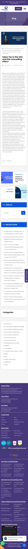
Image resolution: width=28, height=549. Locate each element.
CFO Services (8, 348)
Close (15, 527)
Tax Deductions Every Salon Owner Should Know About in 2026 (14, 293)
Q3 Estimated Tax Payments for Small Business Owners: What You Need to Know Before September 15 (14, 270)
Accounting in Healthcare (11, 335)
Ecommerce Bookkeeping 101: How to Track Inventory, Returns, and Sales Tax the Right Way (14, 286)
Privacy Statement (5, 431)
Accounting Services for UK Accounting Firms (19, 484)
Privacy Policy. (7, 534)
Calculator (16, 424)
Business (6, 345)
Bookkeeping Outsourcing (11, 343)
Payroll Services (5, 510)
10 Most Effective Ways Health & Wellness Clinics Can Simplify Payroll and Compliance (14, 299)
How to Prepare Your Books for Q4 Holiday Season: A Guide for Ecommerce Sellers (14, 278)
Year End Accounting (6, 514)
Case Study (4, 422)
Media (6, 354)
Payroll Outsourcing (15, 52)
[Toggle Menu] (25, 8)
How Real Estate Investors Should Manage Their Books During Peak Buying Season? (13, 239)
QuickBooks (5, 53)
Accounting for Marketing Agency (13, 329)
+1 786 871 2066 (8, 2)
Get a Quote (17, 431)
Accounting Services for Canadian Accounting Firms (6, 490)
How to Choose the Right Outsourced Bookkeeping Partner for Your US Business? (13, 247)
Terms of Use (17, 435)
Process (3, 419)
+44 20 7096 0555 (14, 3)
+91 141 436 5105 (19, 2)
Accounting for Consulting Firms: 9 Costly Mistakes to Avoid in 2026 (14, 233)
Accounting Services (17, 48)
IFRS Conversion (5, 504)
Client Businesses (5, 437)
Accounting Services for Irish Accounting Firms (6, 495)
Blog (15, 417)
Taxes (6, 365)
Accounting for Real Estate (12, 332)
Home (2, 417)
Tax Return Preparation (20, 508)
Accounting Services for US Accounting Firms (6, 484)
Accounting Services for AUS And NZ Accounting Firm (19, 490)
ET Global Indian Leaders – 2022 (13, 351)
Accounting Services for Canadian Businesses (6, 470)
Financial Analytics (5, 508)
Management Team (19, 422)
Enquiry (18, 8)
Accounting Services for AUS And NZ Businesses (19, 470)
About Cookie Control (3, 527)
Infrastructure (4, 435)
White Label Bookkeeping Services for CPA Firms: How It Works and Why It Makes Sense (14, 262)
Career (3, 424)
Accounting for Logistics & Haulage (14, 326)
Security (16, 419)
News (5, 356)
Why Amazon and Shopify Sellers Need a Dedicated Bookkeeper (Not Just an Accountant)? (14, 255)
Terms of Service (18, 433)
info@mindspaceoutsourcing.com (13, 393)
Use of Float (9, 191)
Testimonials (4, 433)
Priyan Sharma (19, 65)
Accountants (8, 48)
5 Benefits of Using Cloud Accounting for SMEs (19, 179)
